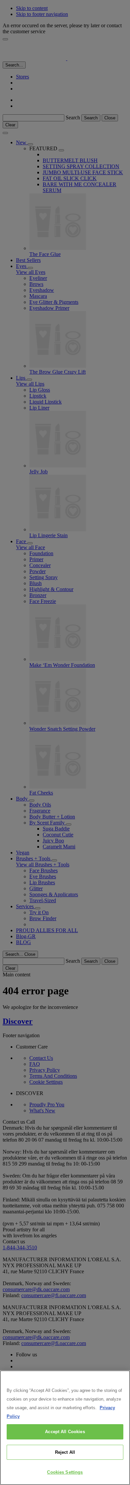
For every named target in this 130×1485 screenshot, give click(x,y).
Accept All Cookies (65, 1431)
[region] (65, 1427)
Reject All (65, 1452)
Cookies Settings (65, 1472)
